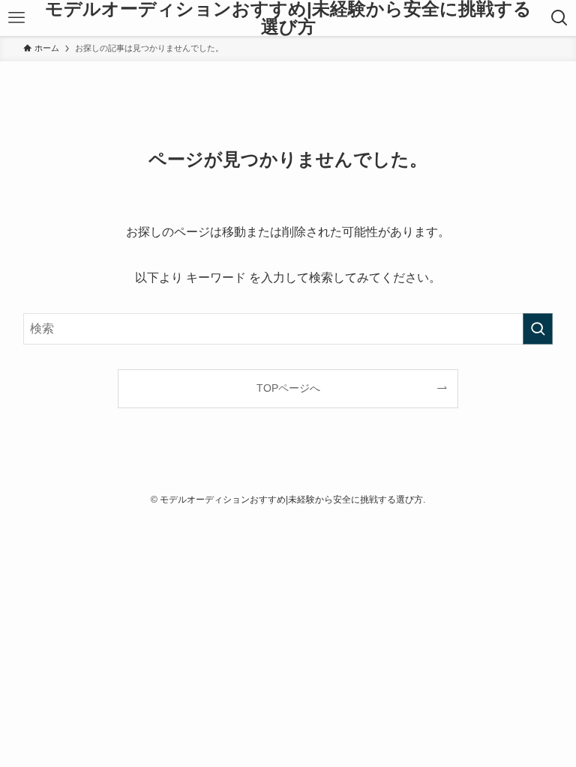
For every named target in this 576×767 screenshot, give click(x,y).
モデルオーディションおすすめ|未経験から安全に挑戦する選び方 (288, 18)
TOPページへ (288, 388)
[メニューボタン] (16, 18)
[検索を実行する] (538, 329)
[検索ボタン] (560, 18)
